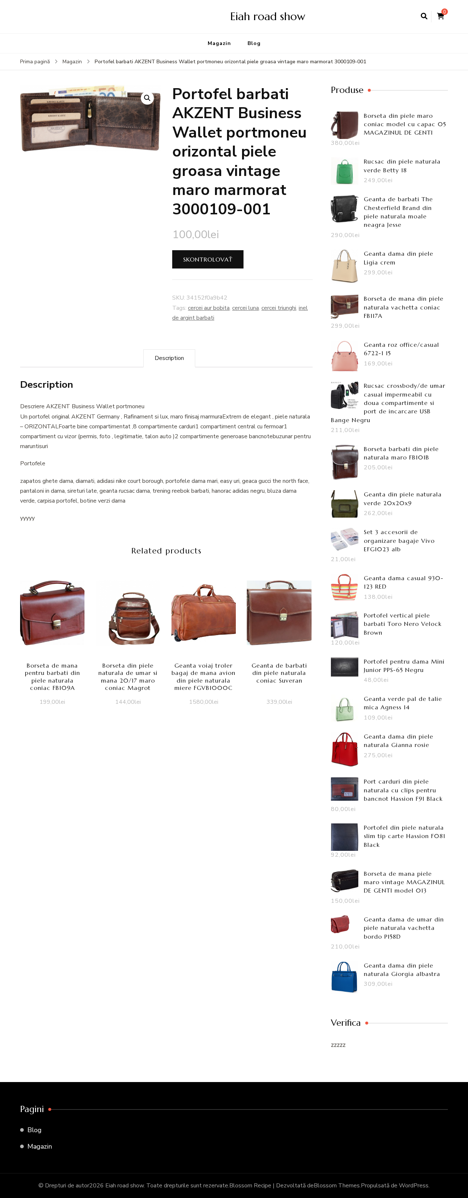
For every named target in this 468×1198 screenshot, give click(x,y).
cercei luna (245, 308)
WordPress (414, 1186)
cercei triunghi (278, 308)
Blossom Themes (337, 1186)
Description (169, 358)
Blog (254, 43)
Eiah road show (267, 16)
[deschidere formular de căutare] (424, 16)
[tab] (169, 358)
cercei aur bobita (209, 308)
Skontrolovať (208, 259)
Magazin (219, 43)
